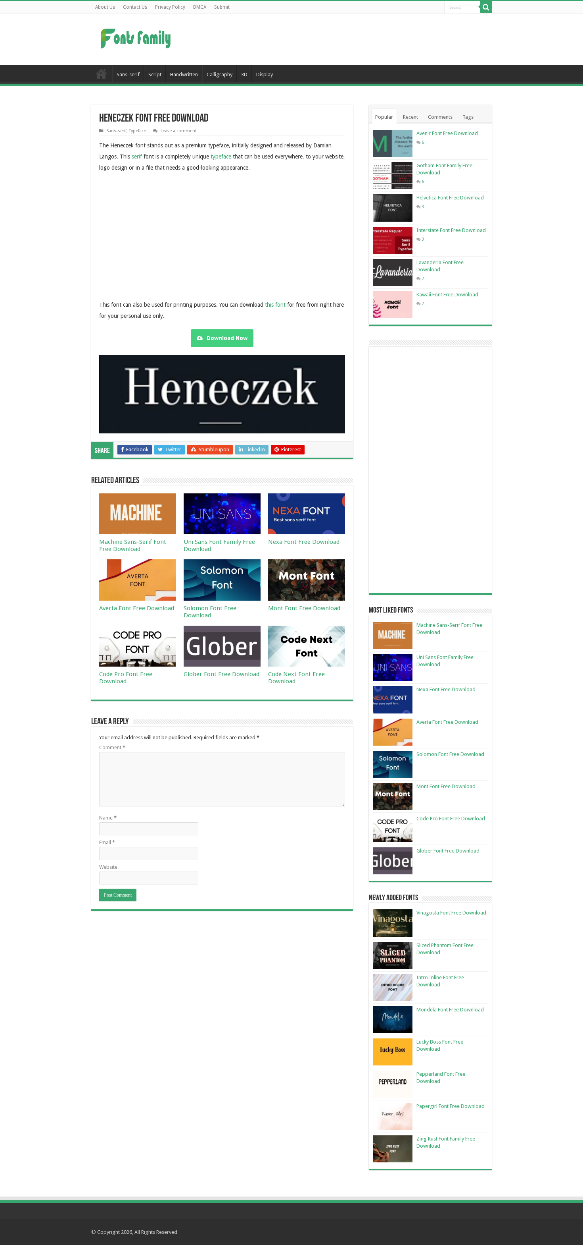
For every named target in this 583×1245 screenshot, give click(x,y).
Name (108, 818)
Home (101, 73)
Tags (468, 117)
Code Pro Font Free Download (125, 678)
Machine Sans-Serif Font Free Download (132, 545)
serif (137, 156)
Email (107, 842)
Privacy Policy (170, 7)
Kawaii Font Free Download (447, 295)
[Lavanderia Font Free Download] (392, 272)
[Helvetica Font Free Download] (392, 207)
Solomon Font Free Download (210, 612)
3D (244, 74)
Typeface (137, 130)
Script (154, 74)
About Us (105, 7)
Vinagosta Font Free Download (451, 913)
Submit (222, 7)
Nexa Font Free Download (303, 541)
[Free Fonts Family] (136, 36)
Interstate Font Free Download (451, 230)
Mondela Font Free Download (450, 1010)
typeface (221, 156)
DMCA (199, 7)
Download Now (227, 338)
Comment (112, 747)
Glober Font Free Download (221, 674)
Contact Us (135, 7)
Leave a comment (179, 130)
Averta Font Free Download (136, 608)
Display (264, 74)
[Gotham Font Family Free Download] (392, 175)
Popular (384, 117)
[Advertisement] (341, 39)
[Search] (486, 7)
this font (275, 305)
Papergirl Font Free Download (450, 1106)
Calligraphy (219, 74)
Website (108, 867)
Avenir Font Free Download (447, 133)
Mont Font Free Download (304, 608)
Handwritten (184, 74)
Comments (440, 117)
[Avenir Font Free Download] (392, 143)
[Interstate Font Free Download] (392, 240)
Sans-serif (128, 74)
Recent (410, 117)
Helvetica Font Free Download (450, 198)
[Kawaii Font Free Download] (392, 304)
